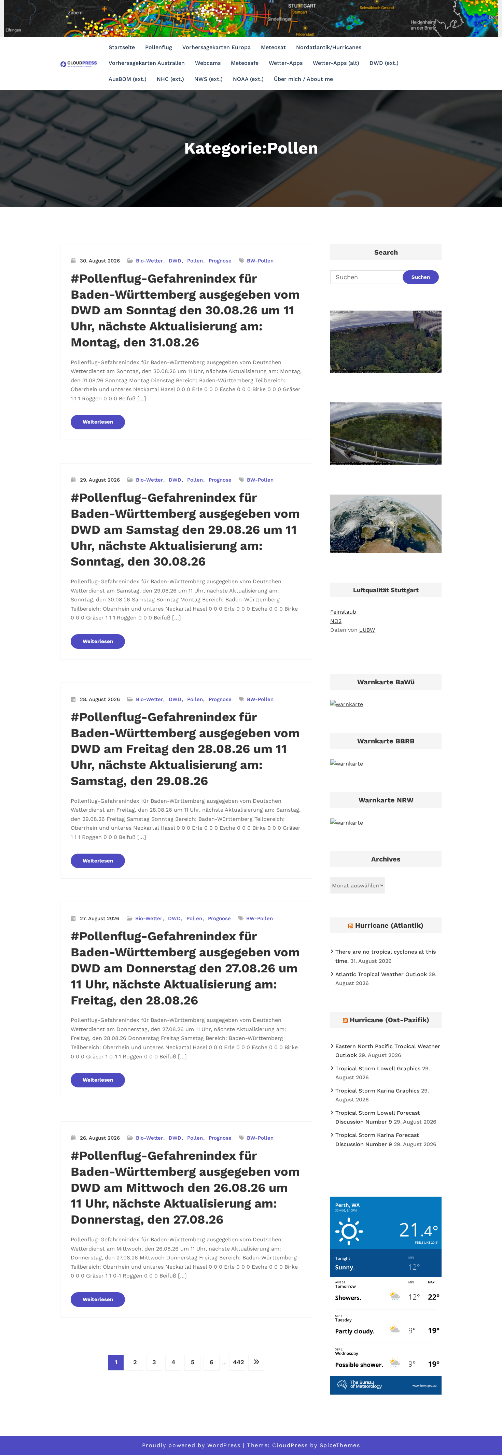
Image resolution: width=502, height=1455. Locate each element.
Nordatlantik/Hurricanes (328, 47)
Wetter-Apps (286, 63)
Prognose (220, 261)
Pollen (195, 261)
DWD (175, 261)
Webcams (208, 63)
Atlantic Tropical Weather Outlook (381, 974)
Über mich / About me (303, 79)
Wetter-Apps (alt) (336, 63)
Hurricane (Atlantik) (389, 925)
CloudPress (290, 1445)
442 (238, 1362)
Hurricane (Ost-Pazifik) (389, 1020)
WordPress (223, 1445)
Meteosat (273, 47)
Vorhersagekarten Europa (216, 47)
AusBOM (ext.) (128, 79)
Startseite (122, 47)
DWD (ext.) (384, 63)
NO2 (335, 621)
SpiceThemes (340, 1445)
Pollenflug (158, 47)
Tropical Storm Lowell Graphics (377, 1068)
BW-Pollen (260, 261)
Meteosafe (245, 63)
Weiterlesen (98, 422)
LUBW (367, 630)
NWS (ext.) (208, 79)
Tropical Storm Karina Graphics (377, 1090)
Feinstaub (343, 612)
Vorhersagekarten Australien (147, 63)
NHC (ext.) (170, 79)
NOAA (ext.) (248, 79)
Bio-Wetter (149, 261)
